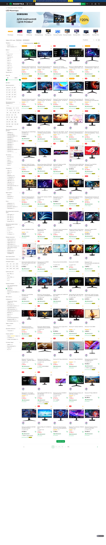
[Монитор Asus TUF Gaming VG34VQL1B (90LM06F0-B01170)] (44, 347)
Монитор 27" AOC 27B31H (90, 326)
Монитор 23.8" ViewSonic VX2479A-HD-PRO (44, 198)
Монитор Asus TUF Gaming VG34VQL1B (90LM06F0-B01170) (43, 360)
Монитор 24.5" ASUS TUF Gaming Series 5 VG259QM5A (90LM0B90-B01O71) (92, 295)
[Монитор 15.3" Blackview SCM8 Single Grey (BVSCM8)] (60, 152)
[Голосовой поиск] (79, 4)
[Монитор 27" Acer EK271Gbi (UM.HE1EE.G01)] (29, 282)
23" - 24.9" (8, 92)
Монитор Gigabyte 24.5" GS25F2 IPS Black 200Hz (60, 295)
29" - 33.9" (14, 94)
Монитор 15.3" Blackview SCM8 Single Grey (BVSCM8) (59, 165)
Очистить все (18, 40)
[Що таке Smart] (38, 43)
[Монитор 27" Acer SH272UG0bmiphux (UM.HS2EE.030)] (92, 250)
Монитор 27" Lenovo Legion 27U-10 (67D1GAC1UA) (60, 327)
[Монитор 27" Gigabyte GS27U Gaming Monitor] (92, 217)
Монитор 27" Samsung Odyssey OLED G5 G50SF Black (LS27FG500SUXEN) (91, 428)
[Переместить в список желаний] (35, 46)
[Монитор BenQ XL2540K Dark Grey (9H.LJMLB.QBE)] (44, 380)
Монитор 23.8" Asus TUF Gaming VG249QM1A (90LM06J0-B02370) (44, 132)
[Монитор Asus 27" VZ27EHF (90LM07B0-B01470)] (44, 250)
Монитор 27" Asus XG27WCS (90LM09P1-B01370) (90, 165)
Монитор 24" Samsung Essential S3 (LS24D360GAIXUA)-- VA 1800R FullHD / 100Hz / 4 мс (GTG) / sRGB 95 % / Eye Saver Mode (29, 100)
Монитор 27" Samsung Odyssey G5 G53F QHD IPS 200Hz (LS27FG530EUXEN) (76, 394)
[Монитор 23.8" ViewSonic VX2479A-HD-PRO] (44, 184)
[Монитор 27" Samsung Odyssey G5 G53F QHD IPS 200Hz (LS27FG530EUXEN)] (76, 380)
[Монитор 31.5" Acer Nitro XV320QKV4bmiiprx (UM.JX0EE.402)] (60, 184)
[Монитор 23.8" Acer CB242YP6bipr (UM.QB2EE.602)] (29, 119)
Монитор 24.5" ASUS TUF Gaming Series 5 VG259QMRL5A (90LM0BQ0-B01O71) (75, 198)
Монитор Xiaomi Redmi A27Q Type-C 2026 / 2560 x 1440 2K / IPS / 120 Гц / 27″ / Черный (29, 263)
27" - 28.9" (8, 94)
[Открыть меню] (7, 4)
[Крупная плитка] (96, 40)
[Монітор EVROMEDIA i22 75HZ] (29, 217)
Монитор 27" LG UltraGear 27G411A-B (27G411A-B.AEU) (76, 428)
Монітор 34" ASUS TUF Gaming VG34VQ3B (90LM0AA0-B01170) (43, 327)
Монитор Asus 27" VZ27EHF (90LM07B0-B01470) (43, 263)
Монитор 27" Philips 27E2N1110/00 (76, 359)
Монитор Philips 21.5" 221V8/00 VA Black (44, 428)
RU (87, 3)
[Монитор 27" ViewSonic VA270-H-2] (76, 314)
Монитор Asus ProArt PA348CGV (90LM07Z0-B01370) (59, 394)
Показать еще (8, 72)
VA (9, 158)
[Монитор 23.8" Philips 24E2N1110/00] (60, 347)
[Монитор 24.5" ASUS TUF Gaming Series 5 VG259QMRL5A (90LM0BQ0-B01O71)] (76, 184)
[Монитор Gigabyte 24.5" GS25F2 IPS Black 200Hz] (60, 282)
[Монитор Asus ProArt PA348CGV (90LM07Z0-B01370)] (60, 380)
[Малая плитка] (99, 40)
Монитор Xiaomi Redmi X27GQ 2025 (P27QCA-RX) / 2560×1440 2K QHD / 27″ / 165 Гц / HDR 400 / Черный (44, 165)
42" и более (8, 99)
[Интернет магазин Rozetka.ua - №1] (16, 4)
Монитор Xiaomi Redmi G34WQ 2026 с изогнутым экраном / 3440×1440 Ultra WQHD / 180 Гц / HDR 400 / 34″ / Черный (76, 165)
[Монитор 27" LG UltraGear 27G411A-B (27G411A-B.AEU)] (76, 415)
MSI (9, 58)
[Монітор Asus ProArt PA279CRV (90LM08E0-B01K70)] (92, 347)
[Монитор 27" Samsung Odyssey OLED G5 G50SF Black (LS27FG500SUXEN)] (92, 415)
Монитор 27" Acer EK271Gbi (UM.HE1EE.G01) (27, 295)
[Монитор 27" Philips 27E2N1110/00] (76, 347)
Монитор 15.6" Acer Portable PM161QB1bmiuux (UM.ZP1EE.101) (28, 394)
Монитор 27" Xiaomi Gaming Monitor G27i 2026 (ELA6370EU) (60, 230)
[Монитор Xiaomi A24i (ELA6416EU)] (60, 250)
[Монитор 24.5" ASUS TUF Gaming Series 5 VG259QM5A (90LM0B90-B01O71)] (92, 282)
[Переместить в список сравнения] (35, 49)
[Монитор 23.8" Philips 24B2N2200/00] (44, 217)
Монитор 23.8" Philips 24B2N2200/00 (41, 230)
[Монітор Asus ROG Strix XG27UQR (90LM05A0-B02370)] (29, 415)
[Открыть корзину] (99, 4)
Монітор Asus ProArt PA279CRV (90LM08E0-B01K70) (91, 360)
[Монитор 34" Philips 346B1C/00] (92, 380)
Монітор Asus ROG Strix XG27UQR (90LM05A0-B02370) (28, 428)
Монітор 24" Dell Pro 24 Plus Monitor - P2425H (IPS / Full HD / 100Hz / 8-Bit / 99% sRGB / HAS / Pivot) (76, 230)
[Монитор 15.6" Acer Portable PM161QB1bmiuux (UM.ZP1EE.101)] (29, 380)
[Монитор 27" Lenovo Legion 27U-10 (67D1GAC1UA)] (60, 314)
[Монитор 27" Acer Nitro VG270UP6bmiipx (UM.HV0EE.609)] (92, 87)
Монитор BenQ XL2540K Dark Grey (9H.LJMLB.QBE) (44, 394)
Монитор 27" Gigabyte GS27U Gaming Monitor (91, 230)
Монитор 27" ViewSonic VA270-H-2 (76, 326)
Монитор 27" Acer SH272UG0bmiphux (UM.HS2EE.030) (92, 263)
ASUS (9, 55)
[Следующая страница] (97, 447)
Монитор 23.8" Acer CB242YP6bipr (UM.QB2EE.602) (29, 132)
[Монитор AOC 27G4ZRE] (76, 250)
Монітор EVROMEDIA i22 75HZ (28, 229)
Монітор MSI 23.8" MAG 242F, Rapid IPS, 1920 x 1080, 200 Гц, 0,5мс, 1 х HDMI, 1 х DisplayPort (76, 295)
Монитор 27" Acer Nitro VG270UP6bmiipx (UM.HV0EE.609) (92, 100)
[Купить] (35, 72)
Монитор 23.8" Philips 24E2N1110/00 (60, 359)
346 (68, 446)
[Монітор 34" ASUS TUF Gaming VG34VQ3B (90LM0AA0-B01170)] (44, 314)
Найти (83, 3)
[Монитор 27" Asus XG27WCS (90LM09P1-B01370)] (92, 152)
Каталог (31, 3)
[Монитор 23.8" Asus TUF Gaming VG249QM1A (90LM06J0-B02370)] (44, 119)
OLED (9, 160)
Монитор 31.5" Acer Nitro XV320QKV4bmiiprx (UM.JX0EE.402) (58, 198)
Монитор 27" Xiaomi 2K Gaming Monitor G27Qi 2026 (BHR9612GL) (60, 428)
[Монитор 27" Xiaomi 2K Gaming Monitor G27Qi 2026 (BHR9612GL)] (60, 415)
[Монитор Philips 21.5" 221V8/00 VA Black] (44, 415)
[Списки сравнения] (95, 4)
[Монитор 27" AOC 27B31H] (92, 314)
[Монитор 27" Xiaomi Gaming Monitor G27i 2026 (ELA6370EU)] (60, 217)
